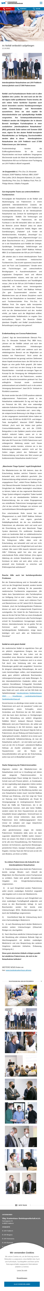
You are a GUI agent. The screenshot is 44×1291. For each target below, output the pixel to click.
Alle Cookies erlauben (22, 1284)
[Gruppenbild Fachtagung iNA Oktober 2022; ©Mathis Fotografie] (21, 1019)
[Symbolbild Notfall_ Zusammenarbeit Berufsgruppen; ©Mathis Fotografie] (21, 995)
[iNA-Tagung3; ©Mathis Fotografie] (21, 1160)
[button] (7, 8)
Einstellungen (22, 1278)
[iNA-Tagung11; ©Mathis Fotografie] (29, 1183)
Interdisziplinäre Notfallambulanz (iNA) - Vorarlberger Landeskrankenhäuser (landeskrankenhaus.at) (22, 696)
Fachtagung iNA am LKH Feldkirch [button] (21, 981)
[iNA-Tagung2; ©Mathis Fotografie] (21, 1136)
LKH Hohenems (9, 1239)
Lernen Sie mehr (22, 1270)
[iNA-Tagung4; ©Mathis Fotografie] (21, 1089)
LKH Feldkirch (8, 1231)
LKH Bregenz (8, 1235)
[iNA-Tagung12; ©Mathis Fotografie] (21, 1066)
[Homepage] (12, 2)
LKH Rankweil (8, 1242)
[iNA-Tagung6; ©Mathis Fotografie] (21, 1042)
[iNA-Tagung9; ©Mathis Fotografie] (13, 1183)
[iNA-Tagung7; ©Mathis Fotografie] (21, 1113)
